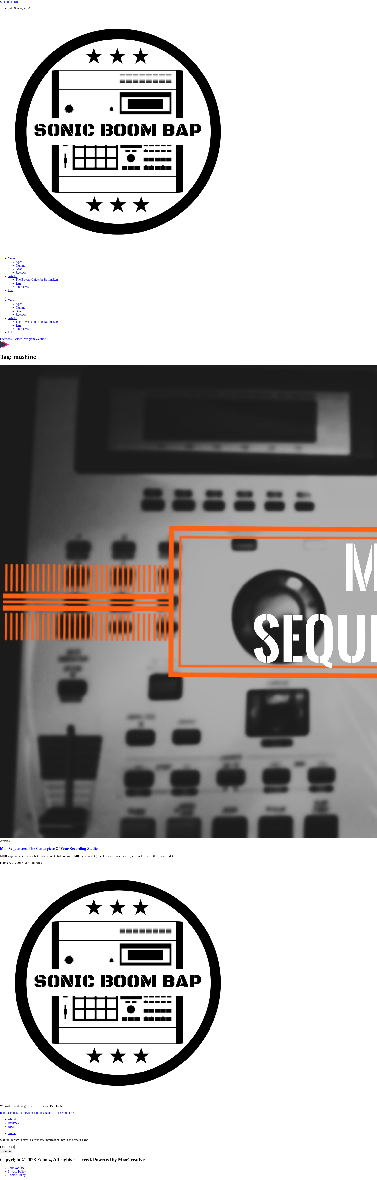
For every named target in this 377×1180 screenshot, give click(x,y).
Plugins (20, 265)
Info (10, 290)
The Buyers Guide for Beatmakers (37, 279)
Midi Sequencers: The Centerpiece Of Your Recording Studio (49, 848)
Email (4, 1146)
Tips (18, 283)
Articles (12, 276)
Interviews (22, 286)
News (11, 258)
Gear (19, 269)
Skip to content (9, 1)
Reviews (21, 272)
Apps (19, 262)
